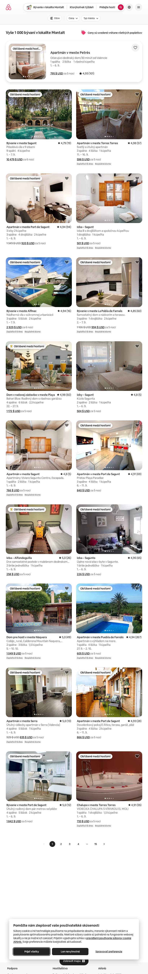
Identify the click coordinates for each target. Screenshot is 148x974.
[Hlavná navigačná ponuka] (138, 7)
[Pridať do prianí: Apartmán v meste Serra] (67, 672)
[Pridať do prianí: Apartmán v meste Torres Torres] (137, 94)
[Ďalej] (104, 844)
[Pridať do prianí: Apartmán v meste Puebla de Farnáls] (137, 588)
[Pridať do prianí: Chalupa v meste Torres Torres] (137, 756)
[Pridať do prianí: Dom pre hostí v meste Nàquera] (67, 588)
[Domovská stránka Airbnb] (8, 7)
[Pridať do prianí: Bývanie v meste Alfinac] (67, 262)
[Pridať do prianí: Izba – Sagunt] (137, 178)
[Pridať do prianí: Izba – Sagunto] (137, 509)
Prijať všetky (31, 951)
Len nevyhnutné (70, 951)
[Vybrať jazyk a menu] (129, 7)
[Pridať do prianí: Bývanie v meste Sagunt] (67, 94)
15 (95, 844)
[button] (56, 73)
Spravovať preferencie (108, 951)
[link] (44, 844)
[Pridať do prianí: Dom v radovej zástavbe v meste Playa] (67, 346)
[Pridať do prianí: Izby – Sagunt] (137, 346)
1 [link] (52, 844)
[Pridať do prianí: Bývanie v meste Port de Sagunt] (67, 756)
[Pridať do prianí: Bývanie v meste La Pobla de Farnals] (137, 262)
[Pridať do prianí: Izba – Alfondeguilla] (67, 509)
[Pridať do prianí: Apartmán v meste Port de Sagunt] (67, 178)
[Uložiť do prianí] (135, 48)
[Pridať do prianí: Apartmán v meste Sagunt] (67, 425)
